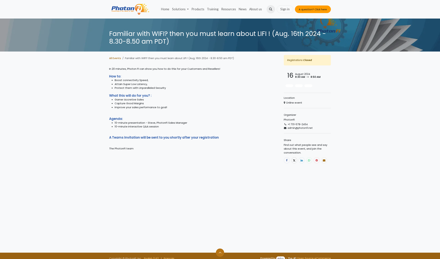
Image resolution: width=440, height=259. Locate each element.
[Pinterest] (317, 160)
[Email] (324, 160)
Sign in (285, 9)
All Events (115, 58)
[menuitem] (165, 9)
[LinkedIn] (302, 160)
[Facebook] (287, 160)
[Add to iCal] (289, 85)
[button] (271, 9)
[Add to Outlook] (299, 85)
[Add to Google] (308, 85)
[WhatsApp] (309, 160)
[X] (294, 160)
